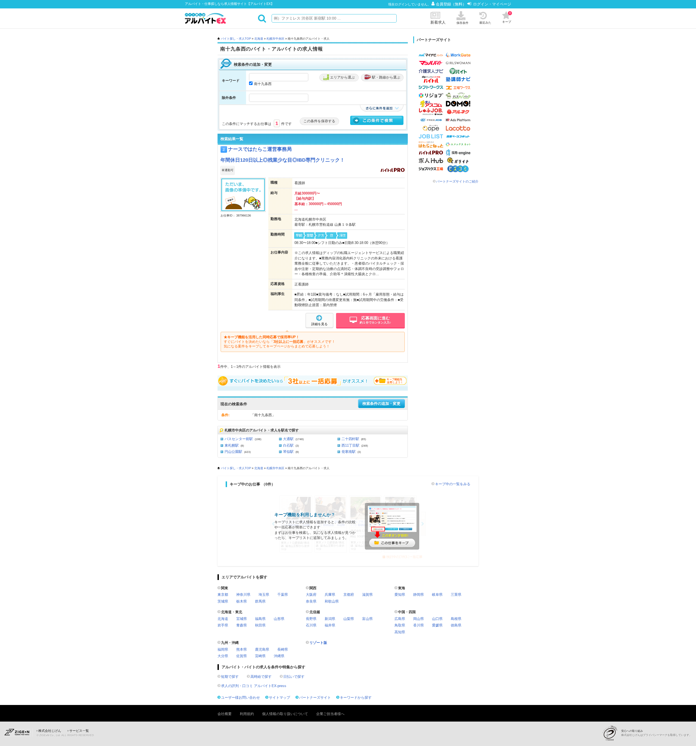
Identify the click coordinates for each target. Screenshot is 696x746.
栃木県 (241, 601)
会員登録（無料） (451, 4)
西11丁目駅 (350, 445)
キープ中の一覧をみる (452, 484)
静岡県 (418, 595)
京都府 (348, 595)
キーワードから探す (356, 697)
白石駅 (288, 445)
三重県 (456, 595)
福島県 (260, 619)
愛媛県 (437, 625)
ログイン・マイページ (492, 4)
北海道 (258, 38)
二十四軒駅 (350, 439)
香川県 (418, 625)
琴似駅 (288, 452)
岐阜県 (437, 595)
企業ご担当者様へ (330, 714)
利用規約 (247, 714)
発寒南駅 (348, 452)
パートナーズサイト (315, 697)
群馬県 (260, 601)
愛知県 (399, 595)
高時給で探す (261, 677)
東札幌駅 (232, 445)
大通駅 (288, 439)
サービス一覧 (79, 731)
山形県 (279, 619)
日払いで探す (293, 677)
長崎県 (282, 649)
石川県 (311, 625)
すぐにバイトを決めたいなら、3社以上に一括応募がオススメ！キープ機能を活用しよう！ (312, 380)
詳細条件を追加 (381, 108)
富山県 (367, 619)
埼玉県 (264, 595)
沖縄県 (279, 656)
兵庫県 (330, 595)
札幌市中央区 (275, 38)
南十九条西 (263, 84)
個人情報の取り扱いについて (285, 714)
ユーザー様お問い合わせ (240, 697)
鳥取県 (399, 625)
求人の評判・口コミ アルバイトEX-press (253, 686)
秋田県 (260, 625)
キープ (506, 17)
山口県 (437, 619)
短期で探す (230, 677)
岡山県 (418, 619)
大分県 (222, 656)
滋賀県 (367, 595)
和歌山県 (332, 601)
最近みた (485, 22)
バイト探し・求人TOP (236, 38)
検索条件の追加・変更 (381, 404)
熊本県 (241, 649)
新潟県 (330, 619)
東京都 (222, 595)
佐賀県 (241, 656)
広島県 (399, 619)
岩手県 (222, 625)
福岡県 (222, 649)
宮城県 (241, 619)
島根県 (456, 619)
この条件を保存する (319, 121)
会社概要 (224, 714)
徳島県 (456, 625)
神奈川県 (243, 595)
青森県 (241, 625)
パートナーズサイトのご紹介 (457, 181)
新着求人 (438, 22)
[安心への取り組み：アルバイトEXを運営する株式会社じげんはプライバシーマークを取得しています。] (611, 733)
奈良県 (311, 601)
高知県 (399, 632)
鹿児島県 (262, 649)
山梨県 (348, 619)
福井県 (330, 625)
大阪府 (311, 595)
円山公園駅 (233, 452)
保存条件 (462, 22)
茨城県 (222, 601)
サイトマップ (279, 697)
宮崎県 (260, 656)
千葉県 (282, 595)
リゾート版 (318, 643)
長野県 (311, 619)
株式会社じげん (49, 731)
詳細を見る (319, 324)
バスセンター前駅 (239, 439)
